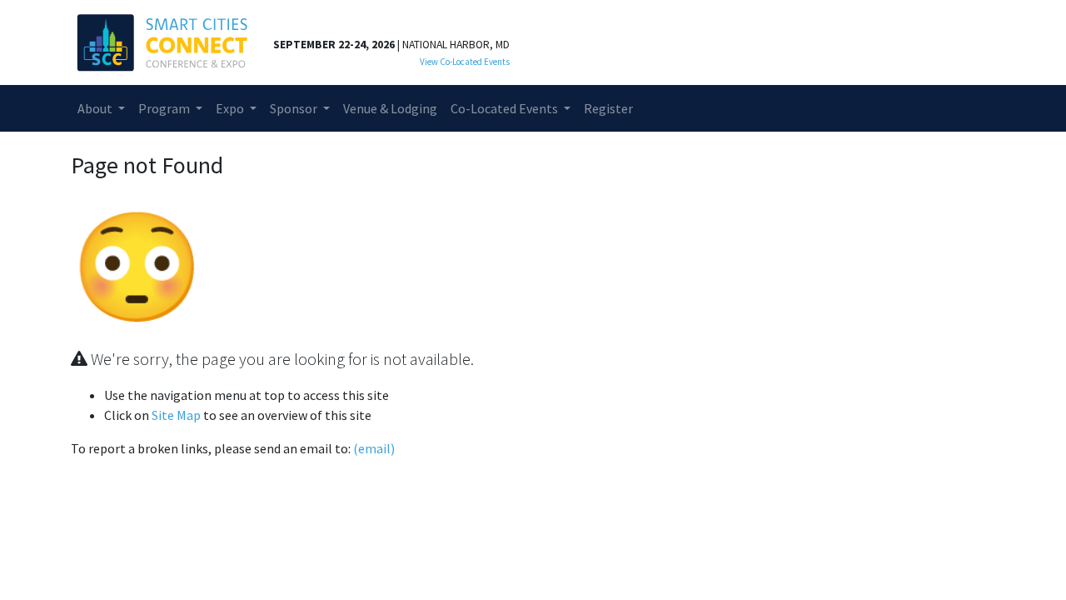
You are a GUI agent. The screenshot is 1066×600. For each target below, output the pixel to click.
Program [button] (165, 108)
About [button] (96, 108)
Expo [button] (231, 108)
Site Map (176, 415)
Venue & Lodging (390, 108)
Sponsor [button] (295, 108)
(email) (374, 448)
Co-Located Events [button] (505, 108)
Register (608, 108)
